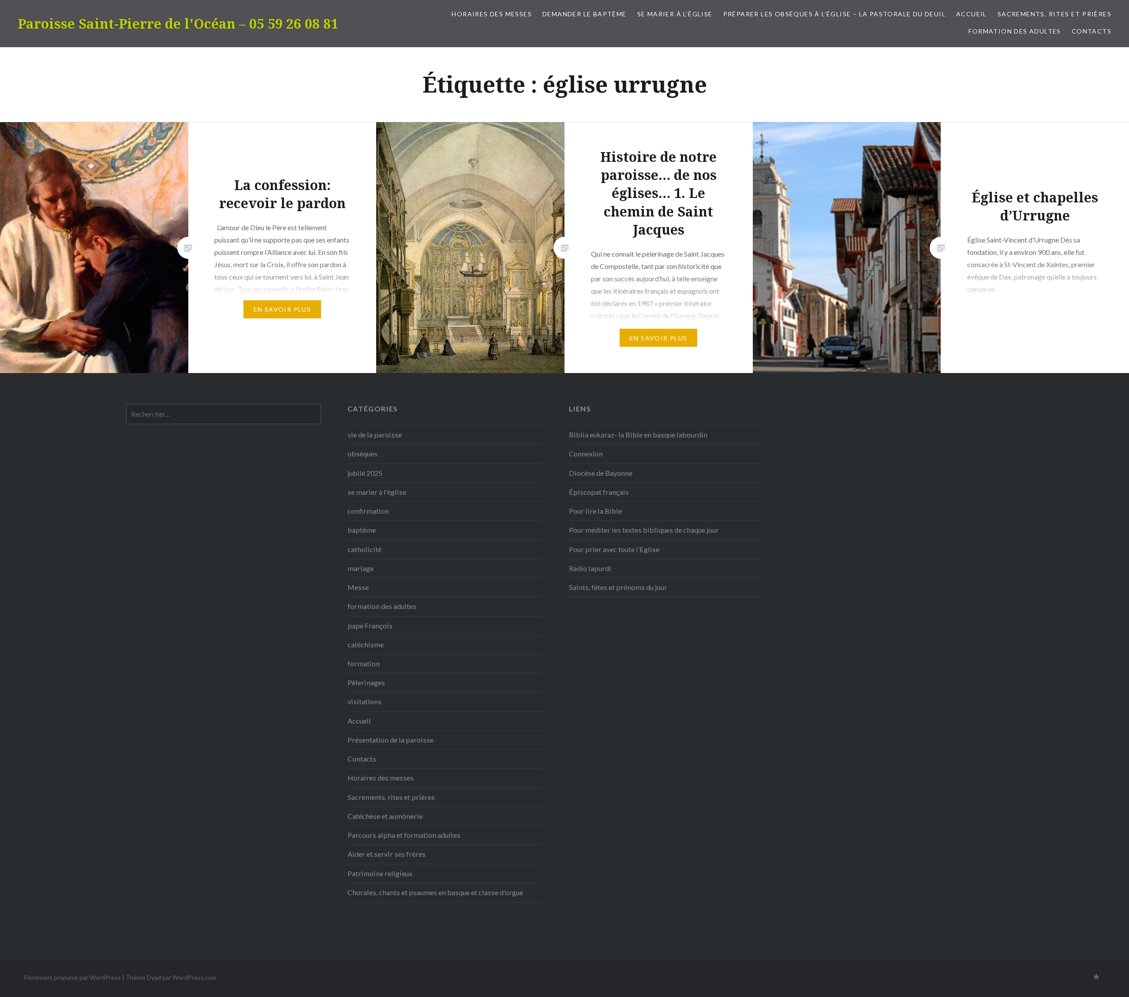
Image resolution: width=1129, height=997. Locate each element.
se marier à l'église (377, 492)
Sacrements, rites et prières (1054, 14)
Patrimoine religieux (380, 873)
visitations (364, 701)
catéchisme (366, 644)
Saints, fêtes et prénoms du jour (618, 587)
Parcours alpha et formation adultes (404, 835)
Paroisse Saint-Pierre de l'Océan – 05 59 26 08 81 (178, 24)
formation (364, 663)
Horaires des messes (492, 14)
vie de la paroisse (375, 434)
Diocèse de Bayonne (600, 473)
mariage (361, 568)
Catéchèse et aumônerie (385, 816)
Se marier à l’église (675, 14)
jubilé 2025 (365, 473)
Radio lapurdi (590, 568)
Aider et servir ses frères (387, 854)
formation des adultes (1014, 31)
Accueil (971, 14)
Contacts (1091, 31)
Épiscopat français (599, 492)
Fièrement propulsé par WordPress (72, 977)
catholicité (364, 549)
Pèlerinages (366, 682)
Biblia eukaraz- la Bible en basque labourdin (638, 434)
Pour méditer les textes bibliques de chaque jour (644, 530)
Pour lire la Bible (595, 511)
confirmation (368, 511)
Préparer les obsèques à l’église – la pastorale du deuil (834, 14)
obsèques (363, 453)
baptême (362, 530)
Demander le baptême (584, 14)
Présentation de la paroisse (391, 740)
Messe (358, 587)
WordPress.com (194, 977)
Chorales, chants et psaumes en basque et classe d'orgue (435, 892)
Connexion (586, 453)
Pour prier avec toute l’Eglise (614, 549)
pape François (370, 625)
